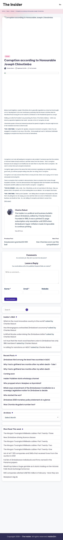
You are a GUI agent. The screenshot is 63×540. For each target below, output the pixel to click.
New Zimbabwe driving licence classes (20, 437)
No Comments (33, 68)
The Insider (12, 4)
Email (26, 289)
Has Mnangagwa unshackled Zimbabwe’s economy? (26, 328)
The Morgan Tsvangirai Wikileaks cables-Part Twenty (26, 441)
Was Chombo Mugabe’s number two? (19, 404)
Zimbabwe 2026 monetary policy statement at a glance (27, 400)
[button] (19, 231)
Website (45, 289)
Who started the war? (13, 395)
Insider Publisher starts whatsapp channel (21, 378)
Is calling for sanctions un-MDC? (17, 347)
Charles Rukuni (21, 210)
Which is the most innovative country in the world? (24, 321)
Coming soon (9, 374)
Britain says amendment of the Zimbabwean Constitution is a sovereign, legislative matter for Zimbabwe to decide (29, 389)
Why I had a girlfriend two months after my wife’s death (27, 369)
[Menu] (60, 4)
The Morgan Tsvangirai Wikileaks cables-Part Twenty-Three (28, 433)
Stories (7, 56)
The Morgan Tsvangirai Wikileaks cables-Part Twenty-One (28, 449)
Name (7, 289)
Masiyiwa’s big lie (11, 477)
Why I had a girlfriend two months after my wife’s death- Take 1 (30, 364)
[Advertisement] (16, 146)
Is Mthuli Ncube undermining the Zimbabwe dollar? (25, 334)
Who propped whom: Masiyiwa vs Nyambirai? (22, 383)
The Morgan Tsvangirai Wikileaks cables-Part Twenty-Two (28, 445)
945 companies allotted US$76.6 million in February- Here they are (31, 473)
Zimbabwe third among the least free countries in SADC (27, 360)
